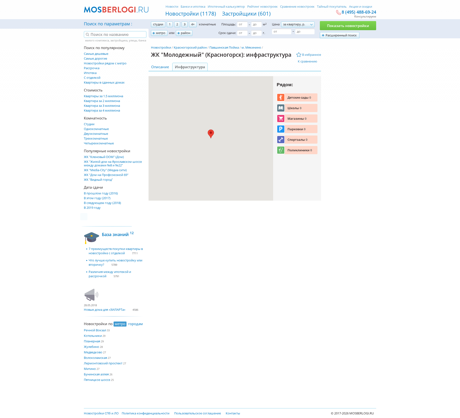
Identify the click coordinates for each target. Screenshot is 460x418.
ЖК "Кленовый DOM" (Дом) (104, 157)
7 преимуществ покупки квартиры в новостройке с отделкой (116, 251)
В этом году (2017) (97, 198)
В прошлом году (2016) (101, 193)
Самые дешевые (96, 54)
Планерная (92, 341)
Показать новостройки (348, 25)
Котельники (93, 336)
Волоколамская (95, 358)
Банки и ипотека (193, 6)
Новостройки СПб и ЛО (101, 413)
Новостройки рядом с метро (105, 63)
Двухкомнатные (96, 134)
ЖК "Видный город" (98, 179)
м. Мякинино (251, 47)
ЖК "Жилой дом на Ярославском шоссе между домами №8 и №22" (113, 163)
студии (158, 24)
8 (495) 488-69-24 (359, 12)
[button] (211, 134)
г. (264, 33)
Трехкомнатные (96, 138)
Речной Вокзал (95, 330)
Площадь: (228, 24)
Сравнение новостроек (297, 6)
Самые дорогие (95, 58)
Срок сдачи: (227, 33)
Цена (276, 24)
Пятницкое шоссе (97, 380)
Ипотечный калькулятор (226, 6)
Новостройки (161, 47)
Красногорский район (190, 47)
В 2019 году (92, 207)
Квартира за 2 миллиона (102, 101)
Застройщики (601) (246, 13)
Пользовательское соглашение (197, 413)
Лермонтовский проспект (103, 363)
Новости (172, 6)
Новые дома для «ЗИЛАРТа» (104, 309)
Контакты (233, 413)
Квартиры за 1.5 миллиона (103, 96)
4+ (193, 24)
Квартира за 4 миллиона (102, 110)
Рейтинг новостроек (262, 6)
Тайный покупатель (332, 6)
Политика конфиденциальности (145, 413)
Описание (160, 66)
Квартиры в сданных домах (104, 82)
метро (160, 33)
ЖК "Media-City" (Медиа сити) (105, 170)
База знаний (118, 234)
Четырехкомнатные (99, 143)
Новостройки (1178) (190, 13)
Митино (90, 369)
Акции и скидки (360, 6)
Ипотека (90, 73)
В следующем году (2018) (102, 203)
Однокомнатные (96, 129)
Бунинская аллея (96, 374)
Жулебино (91, 347)
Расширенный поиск (341, 35)
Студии (89, 124)
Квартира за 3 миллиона (102, 105)
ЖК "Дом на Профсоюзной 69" (106, 175)
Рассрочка (91, 68)
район (185, 33)
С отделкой (92, 77)
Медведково (93, 352)
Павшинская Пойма (224, 47)
